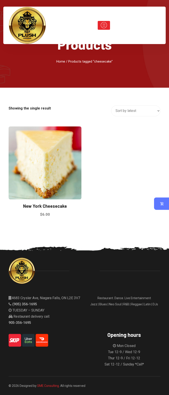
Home (60, 61)
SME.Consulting (48, 386)
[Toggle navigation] (104, 25)
